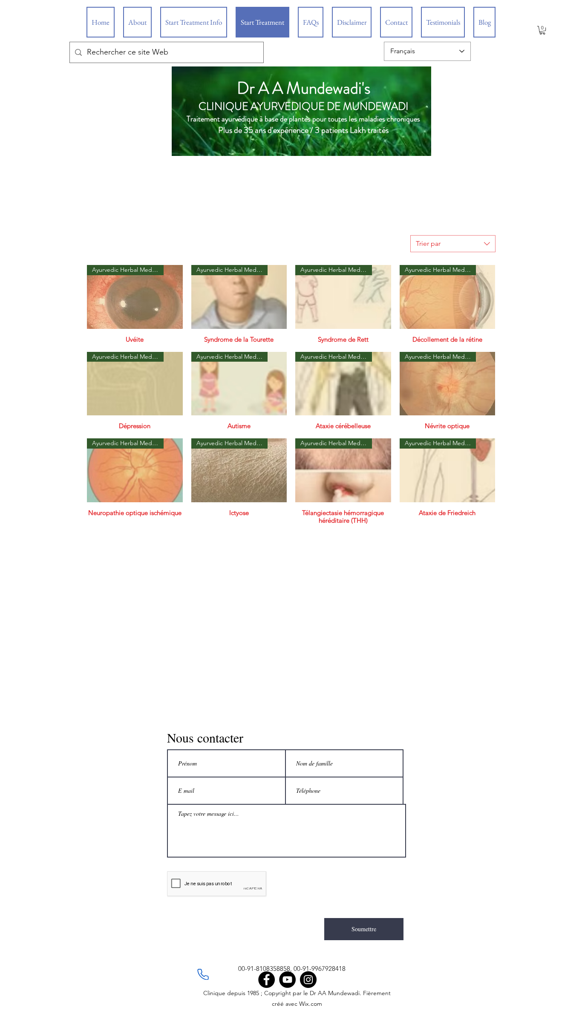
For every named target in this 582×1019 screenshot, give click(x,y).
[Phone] (202, 974)
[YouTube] (287, 979)
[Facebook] (266, 979)
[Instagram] (308, 979)
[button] (542, 30)
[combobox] (453, 243)
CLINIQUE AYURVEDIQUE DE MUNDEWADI (304, 106)
